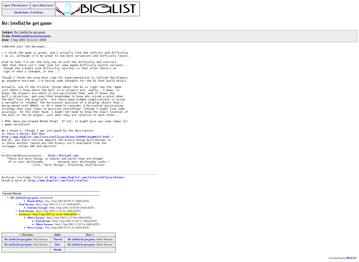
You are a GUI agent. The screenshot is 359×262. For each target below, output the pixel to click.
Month (57, 249)
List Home (37, 12)
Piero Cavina (35, 227)
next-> (25, 5)
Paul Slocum (26, 204)
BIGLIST (351, 258)
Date (43, 5)
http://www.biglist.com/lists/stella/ (58, 180)
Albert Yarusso (36, 217)
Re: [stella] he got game (18, 239)
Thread (16, 5)
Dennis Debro (35, 201)
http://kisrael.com (63, 155)
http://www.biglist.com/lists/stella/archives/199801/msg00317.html (56, 136)
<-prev (6, 5)
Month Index (21, 12)
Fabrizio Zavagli (37, 207)
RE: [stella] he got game (24, 197)
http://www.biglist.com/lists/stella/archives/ (87, 177)
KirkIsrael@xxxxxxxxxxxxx (31, 36)
